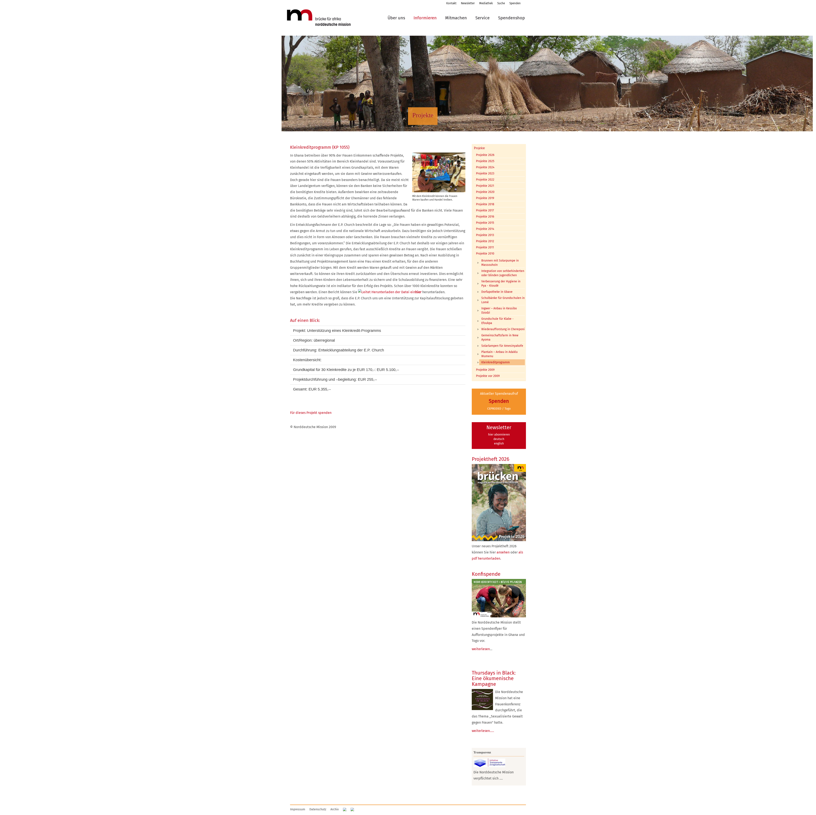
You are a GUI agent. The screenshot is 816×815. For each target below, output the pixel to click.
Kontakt (451, 3)
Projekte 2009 (485, 370)
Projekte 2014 (485, 229)
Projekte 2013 (485, 235)
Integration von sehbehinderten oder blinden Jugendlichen (502, 273)
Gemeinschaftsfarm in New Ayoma (499, 337)
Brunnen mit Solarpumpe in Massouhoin (500, 263)
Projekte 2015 (485, 223)
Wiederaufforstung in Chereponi (503, 329)
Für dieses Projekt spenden (311, 413)
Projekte (479, 148)
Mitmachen (456, 17)
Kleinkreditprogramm (495, 362)
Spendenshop (511, 17)
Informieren (425, 17)
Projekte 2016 (485, 216)
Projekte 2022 (485, 179)
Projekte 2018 (485, 204)
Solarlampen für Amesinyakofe (502, 346)
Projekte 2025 (485, 161)
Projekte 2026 (485, 155)
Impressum (297, 809)
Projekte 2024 (485, 167)
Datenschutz (317, 809)
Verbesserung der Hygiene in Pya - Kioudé (500, 283)
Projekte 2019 (485, 198)
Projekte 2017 (485, 210)
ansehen (503, 552)
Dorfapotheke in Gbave (497, 292)
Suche (501, 3)
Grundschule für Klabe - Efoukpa (497, 321)
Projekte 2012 (485, 241)
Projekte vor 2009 (488, 376)
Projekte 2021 (485, 186)
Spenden (515, 3)
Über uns (396, 17)
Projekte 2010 (485, 253)
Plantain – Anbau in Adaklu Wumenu (499, 354)
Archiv (334, 809)
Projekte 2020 (485, 192)
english (499, 443)
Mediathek (486, 3)
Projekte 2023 (485, 173)
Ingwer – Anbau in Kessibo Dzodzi (499, 310)
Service (482, 17)
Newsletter (468, 3)
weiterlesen (481, 649)
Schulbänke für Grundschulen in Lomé (503, 300)
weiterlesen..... (483, 731)
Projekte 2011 (485, 247)
